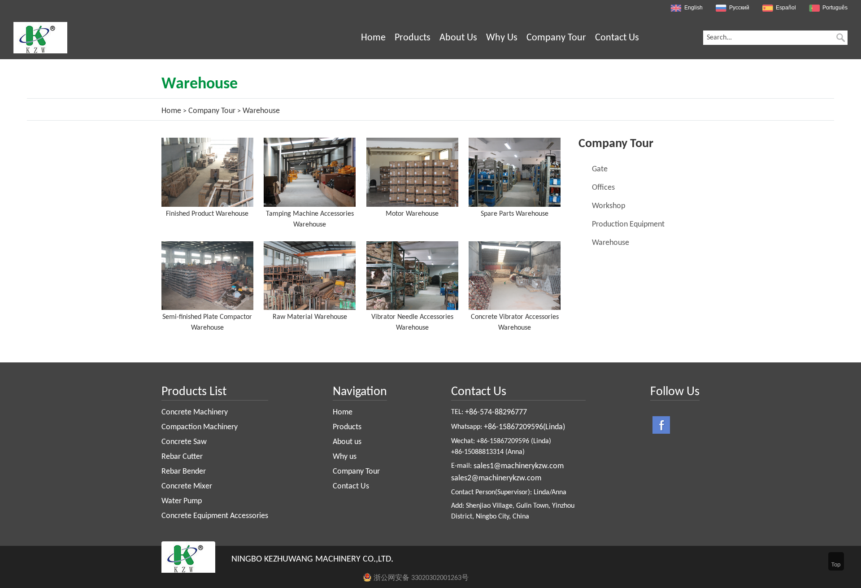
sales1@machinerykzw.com (519, 466)
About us (458, 38)
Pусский (739, 7)
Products (412, 38)
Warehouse (610, 243)
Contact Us (617, 38)
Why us (501, 38)
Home (373, 38)
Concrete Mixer (186, 486)
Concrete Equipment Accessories (214, 516)
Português (835, 7)
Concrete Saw (184, 442)
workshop (608, 206)
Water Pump (181, 501)
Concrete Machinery (194, 412)
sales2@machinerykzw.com (496, 478)
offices (603, 187)
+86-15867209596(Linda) (524, 427)
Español (786, 7)
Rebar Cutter (182, 457)
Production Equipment (628, 224)
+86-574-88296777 (496, 412)
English (693, 7)
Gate (600, 169)
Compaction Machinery (199, 427)
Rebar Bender (183, 471)
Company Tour (556, 38)
